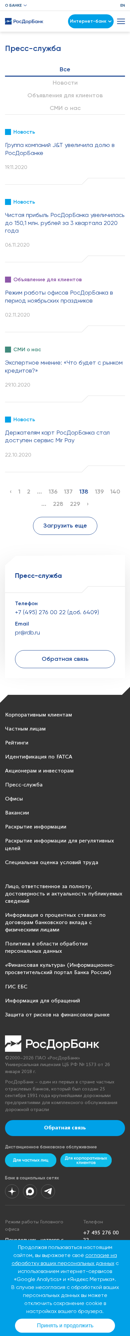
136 (53, 491)
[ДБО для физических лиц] (30, 1160)
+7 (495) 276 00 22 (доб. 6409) (57, 612)
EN (122, 5)
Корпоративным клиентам (38, 715)
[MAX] (30, 1191)
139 (99, 491)
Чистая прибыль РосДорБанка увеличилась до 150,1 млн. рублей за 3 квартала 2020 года (65, 222)
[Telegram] (48, 1191)
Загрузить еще (65, 525)
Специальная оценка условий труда (51, 862)
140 (115, 491)
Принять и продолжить (65, 1325)
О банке (13, 5)
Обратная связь (65, 659)
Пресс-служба (24, 785)
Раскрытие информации (35, 827)
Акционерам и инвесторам (39, 771)
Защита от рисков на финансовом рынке (57, 1015)
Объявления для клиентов (65, 95)
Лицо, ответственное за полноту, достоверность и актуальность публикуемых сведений (63, 894)
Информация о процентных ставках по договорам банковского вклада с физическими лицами (55, 922)
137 (68, 491)
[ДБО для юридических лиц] (86, 1160)
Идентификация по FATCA (38, 757)
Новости (65, 82)
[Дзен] (12, 1191)
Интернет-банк (88, 21)
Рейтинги (16, 743)
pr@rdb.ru (27, 632)
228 (58, 504)
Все (65, 69)
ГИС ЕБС (16, 987)
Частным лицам (25, 729)
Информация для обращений (42, 1001)
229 (75, 504)
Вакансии (17, 813)
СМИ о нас (65, 108)
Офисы (14, 799)
